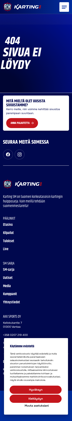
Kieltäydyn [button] (35, 398)
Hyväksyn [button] (35, 389)
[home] (22, 184)
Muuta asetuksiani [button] (37, 405)
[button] (64, 7)
